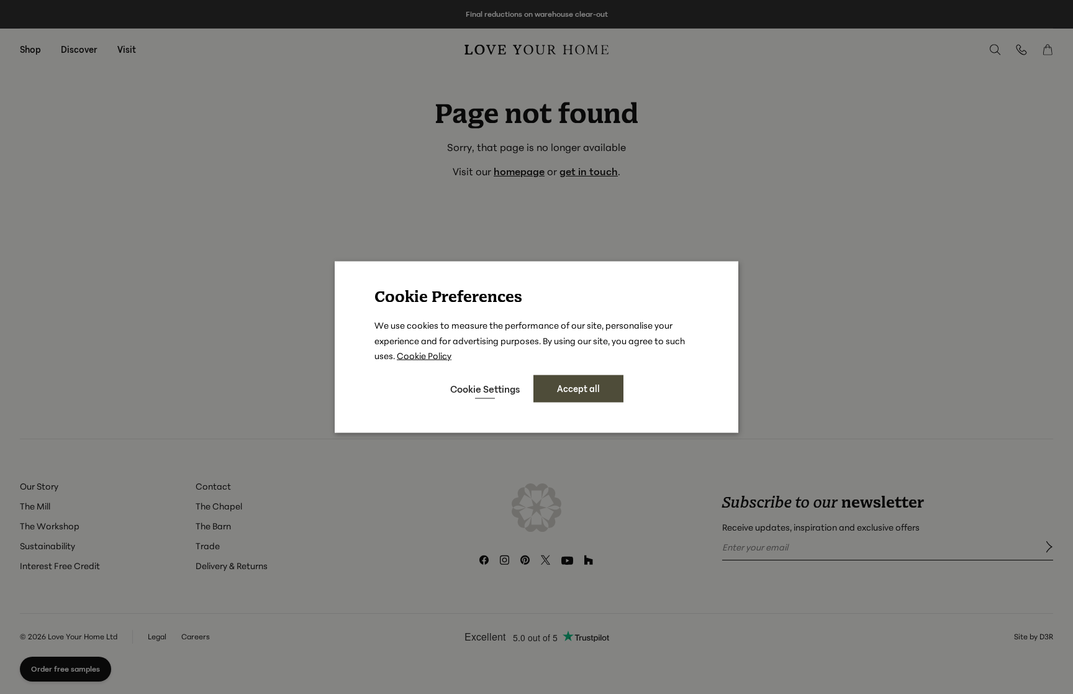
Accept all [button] (578, 388)
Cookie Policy (424, 355)
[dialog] (536, 347)
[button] (485, 389)
